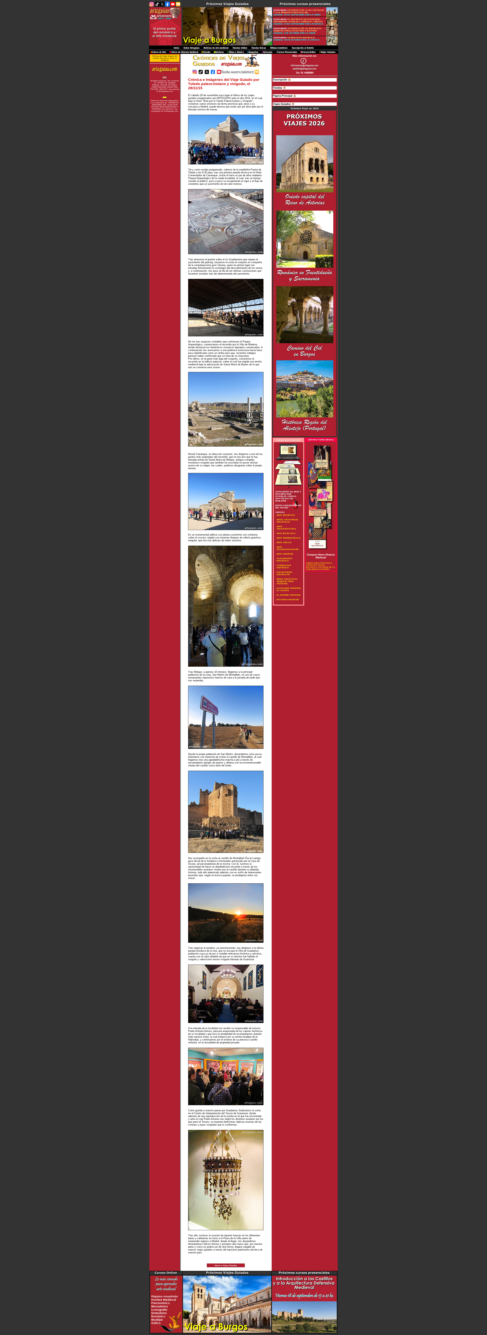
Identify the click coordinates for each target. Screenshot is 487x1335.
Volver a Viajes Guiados (226, 1265)
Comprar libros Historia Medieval (321, 556)
